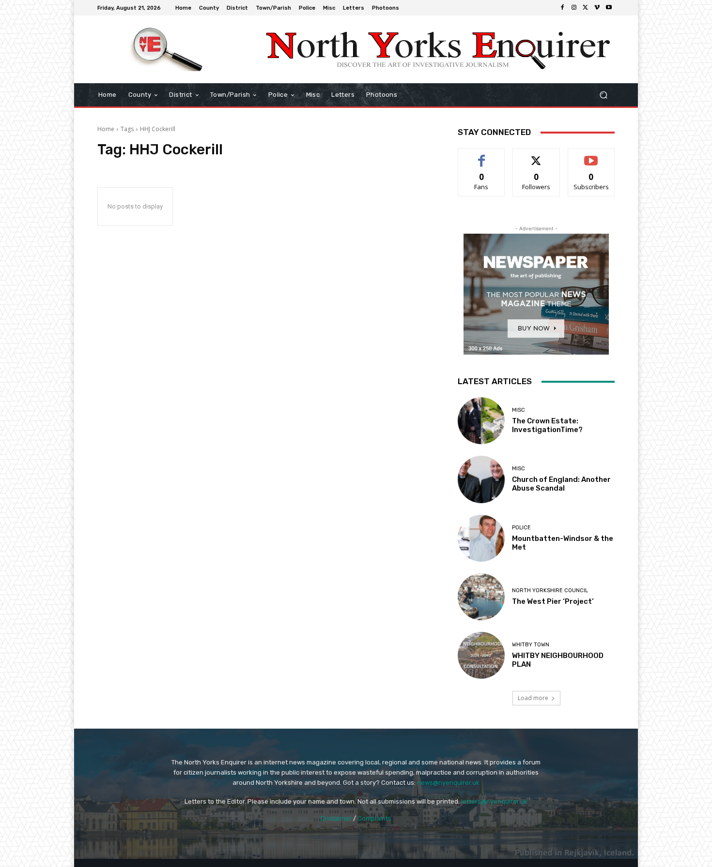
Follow (536, 155)
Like (481, 155)
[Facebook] (562, 8)
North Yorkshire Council (550, 590)
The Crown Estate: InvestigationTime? (547, 425)
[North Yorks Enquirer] (166, 49)
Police (521, 527)
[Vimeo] (597, 8)
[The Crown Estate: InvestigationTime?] (481, 420)
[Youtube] (609, 8)
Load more (533, 698)
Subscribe (591, 155)
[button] (603, 95)
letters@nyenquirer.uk (494, 801)
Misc (518, 410)
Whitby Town (530, 644)
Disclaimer (336, 818)
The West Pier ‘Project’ (553, 601)
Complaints (374, 818)
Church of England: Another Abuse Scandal (561, 484)
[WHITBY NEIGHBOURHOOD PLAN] (481, 655)
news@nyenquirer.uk (448, 782)
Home (105, 129)
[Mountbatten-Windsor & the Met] (481, 538)
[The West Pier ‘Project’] (481, 596)
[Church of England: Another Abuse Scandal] (481, 479)
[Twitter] (585, 8)
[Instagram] (574, 8)
